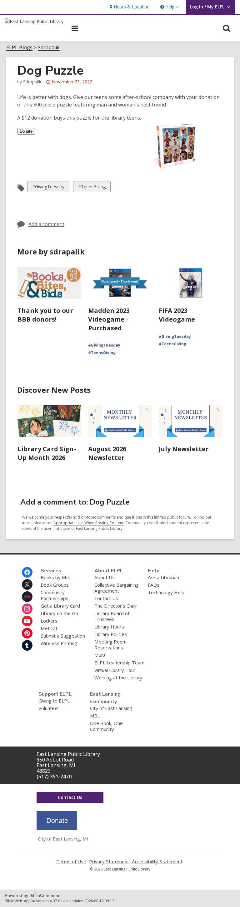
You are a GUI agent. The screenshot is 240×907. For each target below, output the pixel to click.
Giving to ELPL (54, 701)
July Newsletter (184, 449)
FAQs (154, 585)
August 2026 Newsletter (107, 453)
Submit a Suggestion (63, 636)
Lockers (49, 621)
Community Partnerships (54, 595)
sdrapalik (32, 82)
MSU (95, 715)
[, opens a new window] (57, 828)
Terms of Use (71, 862)
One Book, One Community (106, 726)
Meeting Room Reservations (110, 644)
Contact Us (106, 598)
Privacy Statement (109, 862)
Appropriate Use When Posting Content (88, 522)
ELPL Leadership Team (119, 662)
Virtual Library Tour (115, 670)
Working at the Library (118, 677)
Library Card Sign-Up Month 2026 (47, 453)
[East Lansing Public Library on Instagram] (27, 609)
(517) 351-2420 (54, 776)
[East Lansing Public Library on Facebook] (27, 572)
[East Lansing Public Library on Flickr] (27, 596)
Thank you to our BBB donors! (45, 314)
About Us (104, 577)
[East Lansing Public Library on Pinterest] (27, 633)
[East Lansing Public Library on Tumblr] (27, 645)
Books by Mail (56, 577)
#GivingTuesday (48, 187)
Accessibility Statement (157, 862)
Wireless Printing (59, 643)
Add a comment (46, 224)
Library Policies (110, 634)
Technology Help (166, 592)
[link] (129, 7)
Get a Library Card (60, 606)
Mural (100, 655)
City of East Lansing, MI (63, 839)
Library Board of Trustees (111, 616)
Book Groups (55, 585)
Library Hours (109, 627)
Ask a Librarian (163, 577)
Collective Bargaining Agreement (116, 588)
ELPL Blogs (19, 48)
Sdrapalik (49, 48)
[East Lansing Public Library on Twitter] (27, 584)
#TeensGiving (92, 187)
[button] (169, 7)
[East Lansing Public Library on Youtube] (27, 621)
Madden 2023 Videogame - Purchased (109, 319)
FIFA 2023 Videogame (177, 314)
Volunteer (48, 708)
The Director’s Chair (115, 606)
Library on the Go (59, 613)
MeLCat (49, 628)
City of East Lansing (111, 708)
